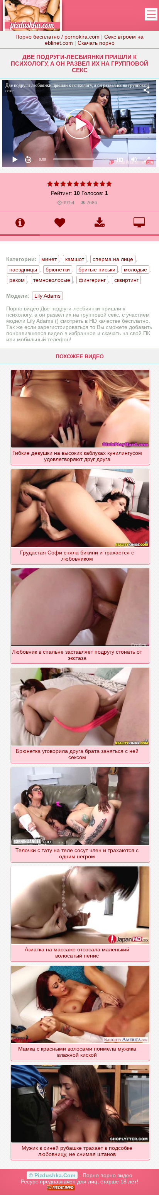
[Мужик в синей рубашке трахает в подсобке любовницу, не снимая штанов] (80, 1064)
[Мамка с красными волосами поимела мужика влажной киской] (80, 965)
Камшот (74, 259)
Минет (49, 259)
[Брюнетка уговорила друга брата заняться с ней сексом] (80, 667)
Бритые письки (96, 269)
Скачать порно (96, 43)
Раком (17, 280)
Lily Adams (47, 296)
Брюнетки (58, 269)
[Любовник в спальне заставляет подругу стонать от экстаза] (80, 568)
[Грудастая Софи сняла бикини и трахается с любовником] (80, 469)
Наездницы (23, 269)
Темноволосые (51, 280)
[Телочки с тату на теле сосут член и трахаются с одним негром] (80, 767)
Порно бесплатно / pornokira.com (57, 37)
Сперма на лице (113, 259)
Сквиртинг (126, 280)
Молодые (135, 269)
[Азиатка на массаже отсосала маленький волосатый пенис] (80, 866)
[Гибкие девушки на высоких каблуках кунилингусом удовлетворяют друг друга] (80, 369)
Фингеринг (92, 280)
